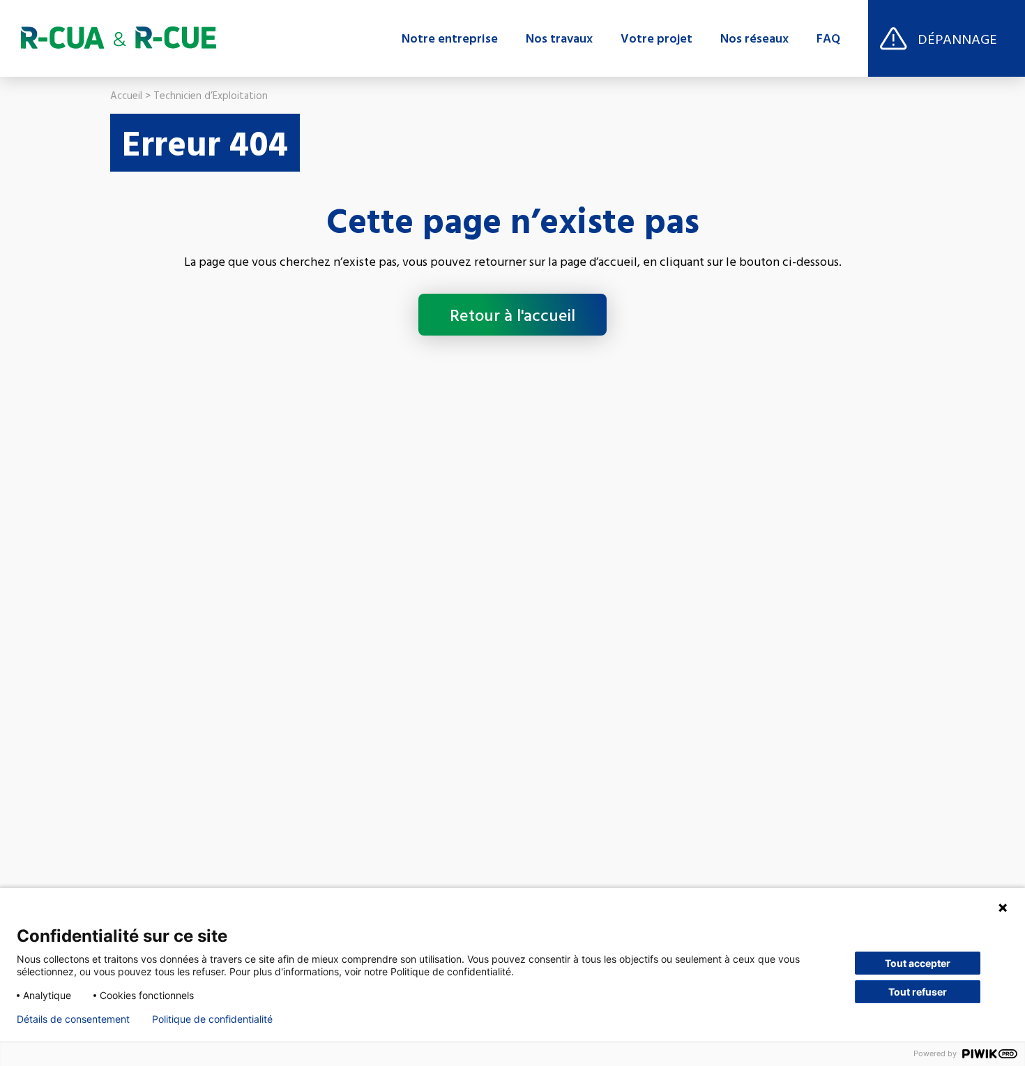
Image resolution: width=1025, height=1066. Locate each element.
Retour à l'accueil (512, 314)
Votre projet (656, 38)
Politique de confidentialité (212, 1019)
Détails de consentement (73, 1019)
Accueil (126, 95)
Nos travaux (559, 38)
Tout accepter (917, 963)
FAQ (828, 38)
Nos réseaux (754, 38)
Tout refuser (917, 992)
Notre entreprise (450, 38)
